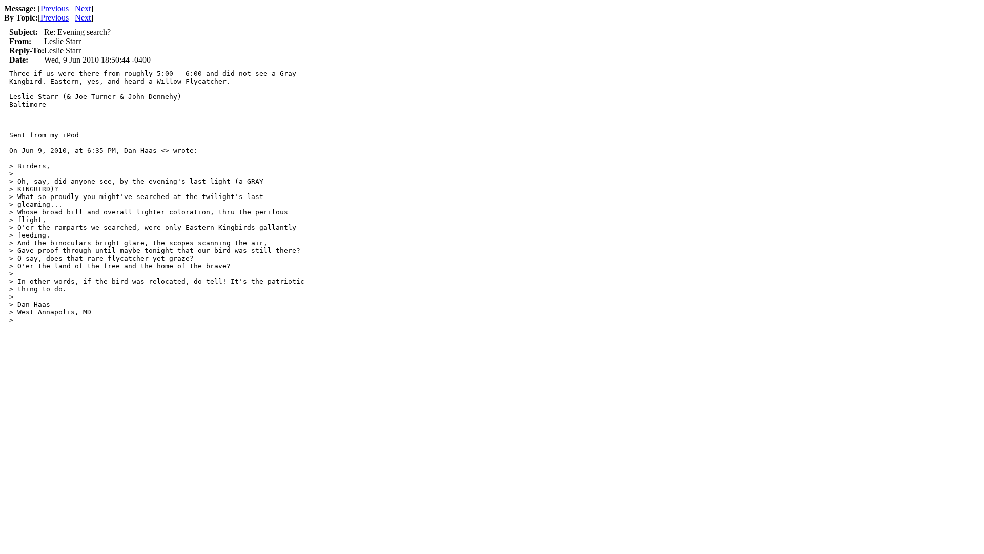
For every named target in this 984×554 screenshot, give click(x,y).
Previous (54, 8)
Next (83, 8)
